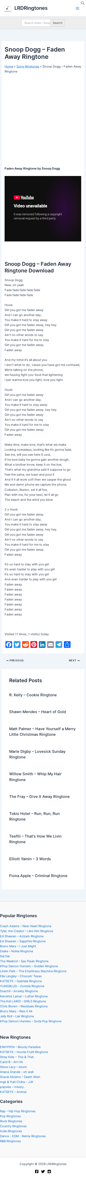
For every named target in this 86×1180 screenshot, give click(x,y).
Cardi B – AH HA (11, 1062)
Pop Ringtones (10, 1116)
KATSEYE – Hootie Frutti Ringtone (24, 1052)
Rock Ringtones (11, 1121)
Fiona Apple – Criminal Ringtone (38, 875)
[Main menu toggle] (77, 8)
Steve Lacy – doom (13, 1067)
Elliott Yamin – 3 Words (30, 858)
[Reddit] (49, 1171)
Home (9, 66)
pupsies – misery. (12, 1087)
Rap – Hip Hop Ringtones (17, 1111)
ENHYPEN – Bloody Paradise (20, 1047)
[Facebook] (37, 1171)
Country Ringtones (13, 1126)
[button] (83, 4)
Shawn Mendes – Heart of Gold (37, 711)
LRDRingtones (31, 8)
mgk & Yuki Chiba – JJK (16, 1082)
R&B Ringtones (10, 1141)
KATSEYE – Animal (13, 1092)
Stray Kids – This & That (17, 1057)
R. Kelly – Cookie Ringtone (33, 695)
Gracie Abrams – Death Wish (20, 1077)
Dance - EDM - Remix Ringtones (23, 1136)
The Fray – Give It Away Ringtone (39, 796)
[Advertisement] (43, 121)
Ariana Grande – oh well (16, 1072)
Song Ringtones (27, 66)
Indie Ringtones (11, 1131)
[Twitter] (43, 1171)
